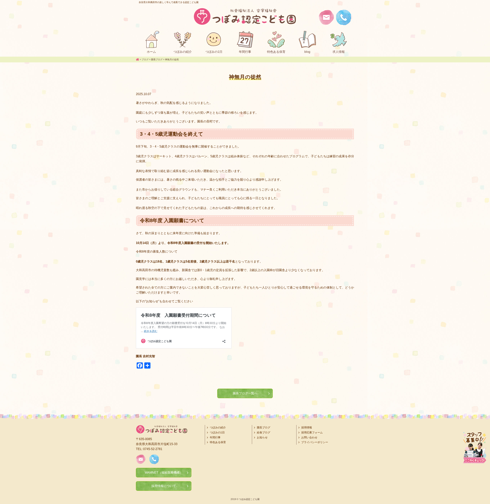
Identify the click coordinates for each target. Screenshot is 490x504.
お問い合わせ (309, 437)
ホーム (151, 51)
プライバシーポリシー (314, 442)
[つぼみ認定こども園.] (137, 59)
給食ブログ (263, 432)
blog (307, 51)
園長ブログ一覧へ (245, 393)
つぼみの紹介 (182, 51)
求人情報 (338, 51)
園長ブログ (263, 427)
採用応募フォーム (312, 432)
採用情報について (163, 486)
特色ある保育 (276, 51)
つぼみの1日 (213, 51)
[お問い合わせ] (326, 22)
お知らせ (262, 437)
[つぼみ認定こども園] (245, 16)
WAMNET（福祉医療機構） (164, 472)
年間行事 (245, 51)
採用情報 (306, 427)
